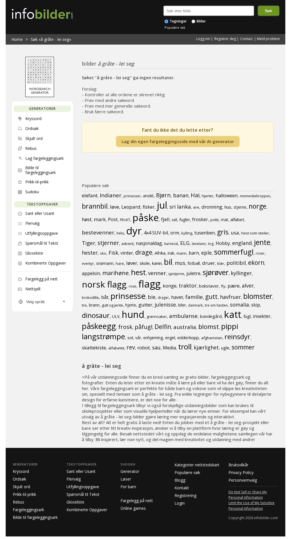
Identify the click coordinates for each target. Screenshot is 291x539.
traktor (188, 285)
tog (210, 243)
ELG (185, 243)
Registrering (185, 495)
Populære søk (175, 27)
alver (248, 285)
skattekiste (94, 347)
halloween (227, 195)
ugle (225, 348)
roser (260, 253)
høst (87, 219)
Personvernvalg (242, 480)
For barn (128, 486)
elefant (89, 195)
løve (114, 207)
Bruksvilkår (238, 464)
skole (145, 263)
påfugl (143, 327)
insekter (262, 316)
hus (228, 207)
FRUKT (125, 219)
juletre (193, 273)
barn (194, 253)
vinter (126, 253)
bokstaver (209, 286)
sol (130, 337)
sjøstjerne (176, 273)
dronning (211, 207)
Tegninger (178, 21)
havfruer (230, 296)
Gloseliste (75, 502)
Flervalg (73, 479)
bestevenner (98, 232)
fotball (194, 263)
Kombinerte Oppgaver (86, 509)
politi (214, 219)
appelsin (91, 273)
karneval (171, 243)
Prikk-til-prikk (24, 494)
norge (257, 206)
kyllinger (241, 273)
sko (103, 253)
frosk (125, 327)
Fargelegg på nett (136, 500)
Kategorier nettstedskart (196, 464)
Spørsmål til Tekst (82, 494)
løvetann (199, 243)
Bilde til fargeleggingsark (35, 517)
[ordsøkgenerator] (39, 95)
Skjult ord (21, 486)
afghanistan (211, 337)
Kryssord (21, 471)
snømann (104, 263)
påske (145, 217)
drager (163, 297)
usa (235, 232)
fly (223, 286)
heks (120, 233)
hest (138, 272)
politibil (236, 262)
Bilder (201, 21)
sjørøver (215, 272)
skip (255, 305)
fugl (247, 316)
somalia (239, 304)
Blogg (179, 480)
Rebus (18, 502)
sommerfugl (233, 252)
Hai (195, 195)
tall (174, 219)
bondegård (211, 316)
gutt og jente (112, 305)
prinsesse (128, 295)
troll (185, 346)
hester (90, 252)
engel (170, 337)
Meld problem (268, 38)
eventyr (88, 263)
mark (100, 219)
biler (182, 305)
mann (181, 253)
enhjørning (153, 337)
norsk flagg (104, 284)
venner (157, 273)
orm (174, 233)
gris (222, 231)
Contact (246, 38)
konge (169, 286)
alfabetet (116, 348)
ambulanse (183, 316)
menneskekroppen (255, 196)
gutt (211, 297)
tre (84, 305)
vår (138, 337)
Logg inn (203, 38)
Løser (125, 479)
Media (169, 348)
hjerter (207, 195)
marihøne (115, 273)
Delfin (163, 327)
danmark (195, 305)
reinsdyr (237, 336)
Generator (129, 471)
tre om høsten (216, 305)
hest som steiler (255, 233)
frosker (200, 219)
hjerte (130, 305)
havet (177, 297)
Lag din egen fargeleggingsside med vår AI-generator (178, 141)
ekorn (256, 263)
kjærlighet (206, 347)
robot (143, 347)
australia (184, 327)
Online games (133, 508)
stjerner (108, 243)
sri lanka (180, 206)
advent (127, 243)
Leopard (130, 207)
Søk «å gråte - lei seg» (51, 39)
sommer (243, 347)
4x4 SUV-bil (156, 233)
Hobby (223, 243)
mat (224, 219)
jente (262, 242)
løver (131, 263)
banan (180, 195)
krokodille (90, 297)
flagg (149, 283)
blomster (257, 296)
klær (220, 263)
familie (194, 297)
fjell (165, 219)
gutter (145, 304)
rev (130, 347)
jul (162, 205)
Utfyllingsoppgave (82, 486)
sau (156, 347)
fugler (184, 219)
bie (151, 296)
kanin (157, 263)
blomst (208, 326)
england (242, 243)
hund (133, 314)
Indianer (110, 195)
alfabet (237, 219)
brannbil (95, 206)
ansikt (148, 195)
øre (196, 207)
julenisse (165, 304)
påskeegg (99, 326)
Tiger (88, 243)
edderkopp (188, 337)
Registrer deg (225, 38)
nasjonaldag (149, 243)
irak (171, 253)
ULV (115, 316)
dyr (134, 230)
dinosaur (96, 315)
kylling (186, 233)
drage (143, 252)
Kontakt (181, 487)
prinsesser (132, 196)
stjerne (240, 207)
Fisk (113, 252)
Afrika (160, 253)
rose (132, 286)
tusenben (204, 233)
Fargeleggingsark (28, 509)
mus (180, 262)
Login (179, 503)
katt (232, 314)
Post (113, 219)
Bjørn (163, 195)
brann (94, 305)
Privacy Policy (240, 472)
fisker (149, 207)
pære (234, 285)
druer (208, 263)
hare (120, 263)
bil (168, 262)
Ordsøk (19, 479)
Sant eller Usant (80, 471)
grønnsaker (157, 316)
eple (206, 252)
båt (104, 297)
